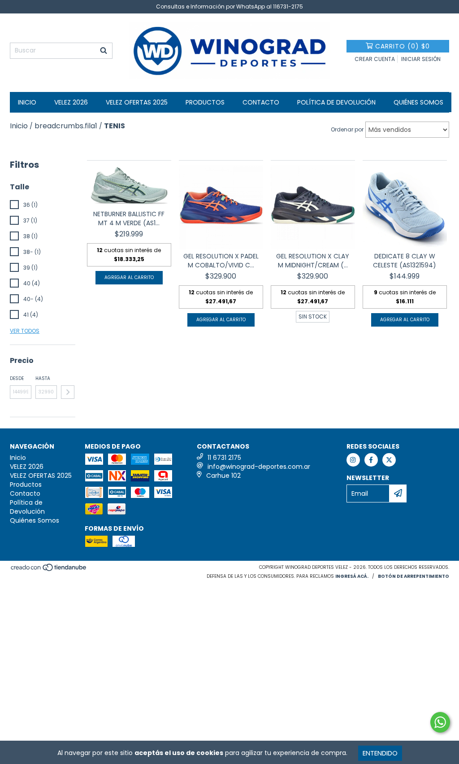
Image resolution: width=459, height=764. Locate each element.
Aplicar (67, 392)
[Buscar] (104, 51)
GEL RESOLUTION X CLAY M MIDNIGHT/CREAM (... (312, 261)
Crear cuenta (375, 59)
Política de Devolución (336, 102)
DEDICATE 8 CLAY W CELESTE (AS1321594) (404, 261)
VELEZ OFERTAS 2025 (137, 102)
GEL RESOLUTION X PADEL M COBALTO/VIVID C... (221, 261)
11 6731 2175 (224, 457)
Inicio (27, 102)
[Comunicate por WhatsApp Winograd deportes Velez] (440, 722)
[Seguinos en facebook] (371, 460)
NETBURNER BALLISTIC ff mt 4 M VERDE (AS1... (129, 218)
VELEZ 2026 (71, 102)
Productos (205, 102)
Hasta (42, 378)
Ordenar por (347, 129)
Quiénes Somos (418, 102)
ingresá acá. (351, 576)
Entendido (380, 753)
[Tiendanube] (49, 570)
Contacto (260, 102)
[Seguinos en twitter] (389, 460)
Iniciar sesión (421, 59)
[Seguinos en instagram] (353, 460)
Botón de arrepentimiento (413, 576)
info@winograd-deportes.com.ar (259, 466)
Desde (17, 378)
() (402, 46)
